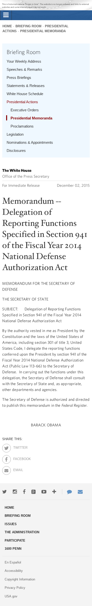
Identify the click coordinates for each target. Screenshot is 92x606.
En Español (13, 562)
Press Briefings (19, 77)
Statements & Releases (26, 86)
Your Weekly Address (24, 61)
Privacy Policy (15, 588)
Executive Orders (25, 110)
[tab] (6, 15)
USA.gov (11, 596)
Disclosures (16, 150)
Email (17, 469)
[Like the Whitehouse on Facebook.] (24, 491)
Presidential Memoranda (43, 31)
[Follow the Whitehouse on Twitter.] (4, 491)
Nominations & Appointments (30, 142)
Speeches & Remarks (24, 69)
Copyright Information (20, 579)
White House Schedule (25, 94)
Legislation (15, 134)
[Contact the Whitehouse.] (67, 491)
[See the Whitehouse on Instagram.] (15, 491)
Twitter (17, 447)
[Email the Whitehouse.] (80, 491)
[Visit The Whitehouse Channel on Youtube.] (43, 491)
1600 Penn (13, 548)
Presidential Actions (22, 102)
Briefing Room (28, 26)
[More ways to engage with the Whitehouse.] (54, 491)
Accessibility (14, 571)
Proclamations (22, 126)
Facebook (17, 458)
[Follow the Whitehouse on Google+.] (33, 491)
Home (7, 26)
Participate (15, 540)
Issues (11, 524)
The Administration (22, 532)
